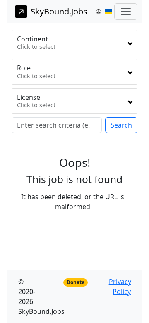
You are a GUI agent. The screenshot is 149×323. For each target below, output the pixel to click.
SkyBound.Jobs (59, 11)
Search (121, 125)
